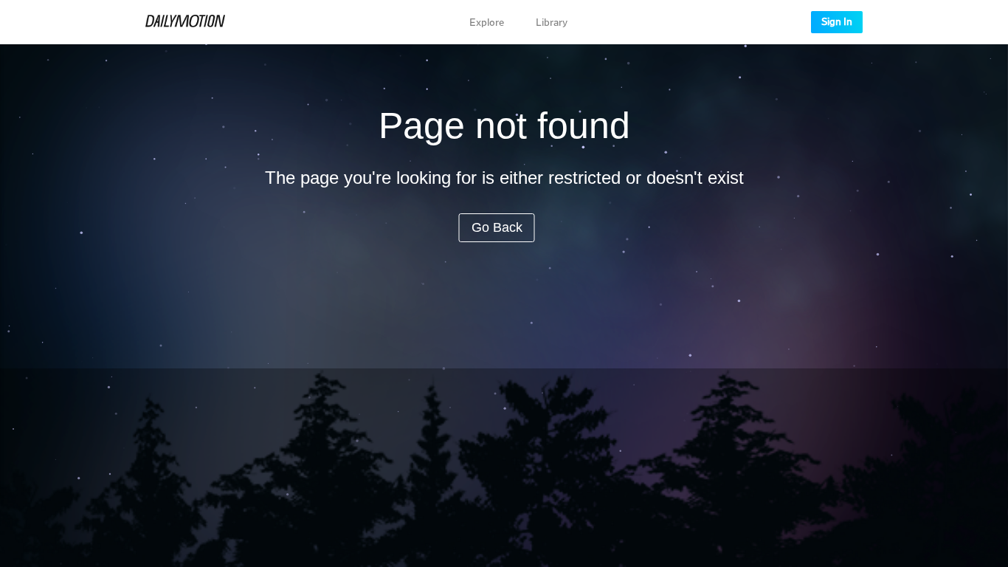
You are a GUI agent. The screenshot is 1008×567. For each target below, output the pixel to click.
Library (551, 23)
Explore (486, 23)
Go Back (497, 227)
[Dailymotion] (185, 22)
